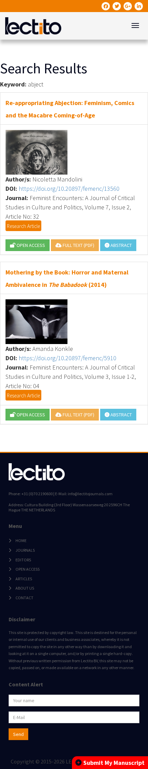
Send (18, 734)
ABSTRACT (120, 245)
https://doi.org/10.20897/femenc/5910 (67, 358)
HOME (21, 540)
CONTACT (24, 597)
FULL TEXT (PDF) (78, 245)
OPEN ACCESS (30, 245)
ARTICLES (23, 578)
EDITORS (23, 559)
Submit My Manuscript (114, 763)
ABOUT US (24, 588)
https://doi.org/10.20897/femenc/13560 (69, 189)
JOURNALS (25, 550)
